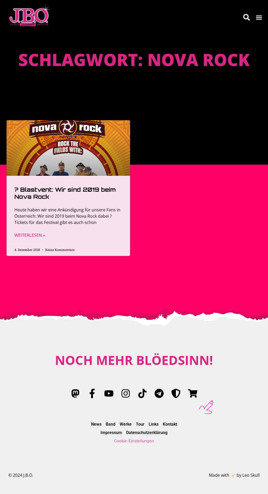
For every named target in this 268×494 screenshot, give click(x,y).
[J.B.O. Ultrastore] (192, 393)
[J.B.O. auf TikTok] (142, 393)
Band (110, 424)
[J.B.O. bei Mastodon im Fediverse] (75, 393)
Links (154, 424)
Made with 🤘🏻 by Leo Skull (234, 475)
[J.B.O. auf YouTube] (109, 393)
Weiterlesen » (29, 235)
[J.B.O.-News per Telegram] (159, 393)
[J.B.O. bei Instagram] (125, 393)
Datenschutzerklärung (147, 432)
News (96, 424)
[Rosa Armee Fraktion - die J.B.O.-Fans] (176, 393)
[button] (259, 17)
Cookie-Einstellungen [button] (134, 440)
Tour (140, 424)
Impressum (111, 432)
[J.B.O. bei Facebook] (92, 393)
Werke (126, 424)
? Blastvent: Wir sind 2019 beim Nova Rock (65, 193)
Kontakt (170, 424)
